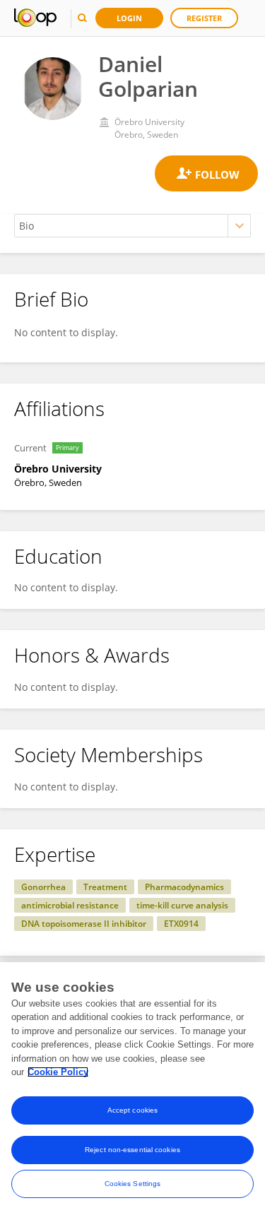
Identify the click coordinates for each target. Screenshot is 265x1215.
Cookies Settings (133, 1183)
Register (204, 18)
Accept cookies (132, 1110)
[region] (132, 1088)
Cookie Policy (58, 1072)
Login (129, 18)
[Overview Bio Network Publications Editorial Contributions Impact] (132, 225)
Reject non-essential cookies (132, 1150)
